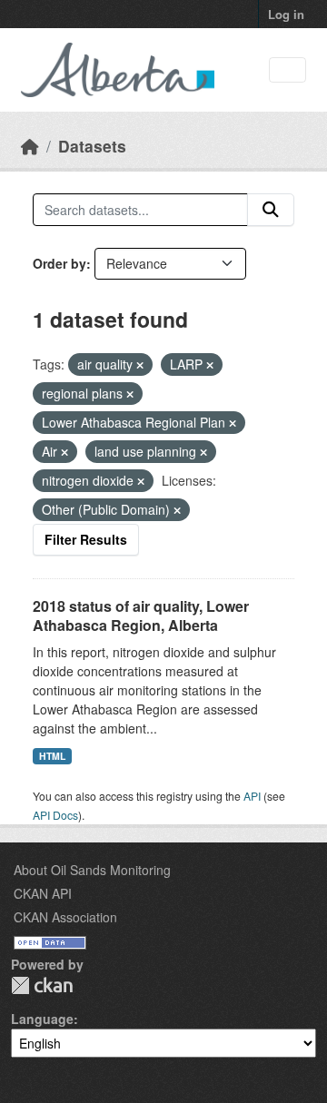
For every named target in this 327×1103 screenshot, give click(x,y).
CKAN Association (65, 917)
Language (42, 1018)
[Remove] (140, 365)
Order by (59, 263)
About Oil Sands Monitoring (92, 870)
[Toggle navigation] (287, 70)
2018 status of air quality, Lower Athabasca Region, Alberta (141, 615)
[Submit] (270, 209)
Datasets (92, 145)
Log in (286, 14)
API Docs (55, 814)
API (252, 795)
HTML (52, 756)
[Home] (30, 145)
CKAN (42, 985)
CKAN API (43, 893)
